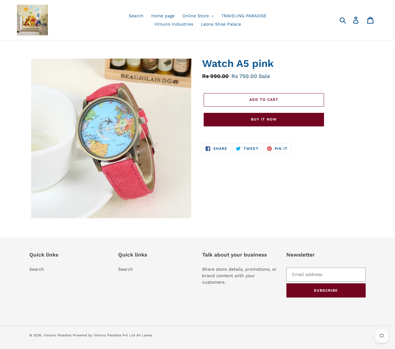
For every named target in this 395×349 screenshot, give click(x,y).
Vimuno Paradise (57, 335)
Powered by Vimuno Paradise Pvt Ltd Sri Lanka (112, 335)
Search (36, 269)
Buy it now (264, 119)
